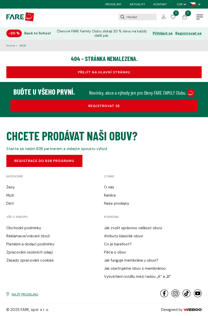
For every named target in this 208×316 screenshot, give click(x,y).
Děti (10, 203)
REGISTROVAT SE (104, 106)
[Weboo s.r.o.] (193, 309)
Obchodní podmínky (23, 227)
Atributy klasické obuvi (123, 236)
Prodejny (113, 4)
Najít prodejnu (25, 294)
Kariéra (110, 195)
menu (199, 17)
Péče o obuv (115, 252)
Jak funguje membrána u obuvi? (131, 260)
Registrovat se (188, 33)
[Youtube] (198, 296)
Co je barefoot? (118, 244)
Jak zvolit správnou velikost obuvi (133, 227)
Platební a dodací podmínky (30, 244)
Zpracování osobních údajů (29, 252)
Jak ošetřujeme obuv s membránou (135, 268)
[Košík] (185, 17)
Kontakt (160, 4)
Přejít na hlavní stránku (104, 72)
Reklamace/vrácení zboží (28, 236)
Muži (10, 195)
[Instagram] (175, 296)
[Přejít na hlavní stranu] (20, 20)
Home (11, 46)
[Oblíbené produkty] (173, 17)
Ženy (10, 187)
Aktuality (137, 4)
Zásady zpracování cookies (30, 260)
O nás (109, 187)
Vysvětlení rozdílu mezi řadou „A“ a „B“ (137, 276)
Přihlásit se (163, 33)
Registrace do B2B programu (44, 161)
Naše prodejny (116, 203)
